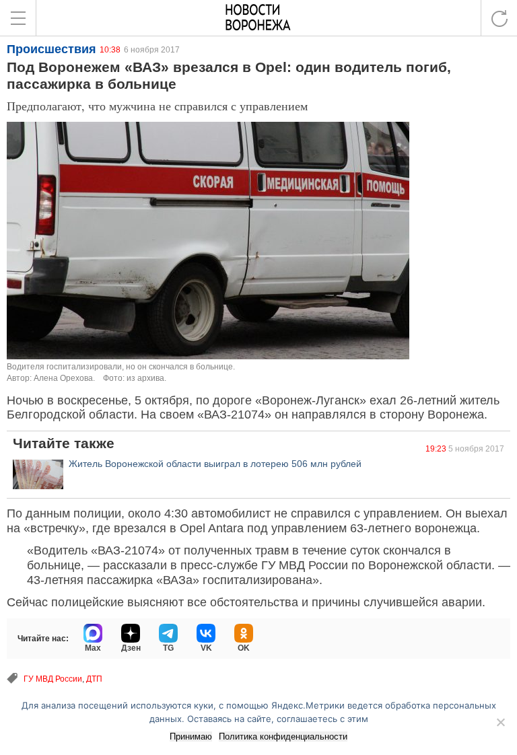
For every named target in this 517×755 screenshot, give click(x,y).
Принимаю (191, 736)
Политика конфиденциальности (283, 736)
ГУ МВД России (53, 679)
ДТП (94, 679)
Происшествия (51, 49)
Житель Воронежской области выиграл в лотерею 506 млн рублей (215, 463)
